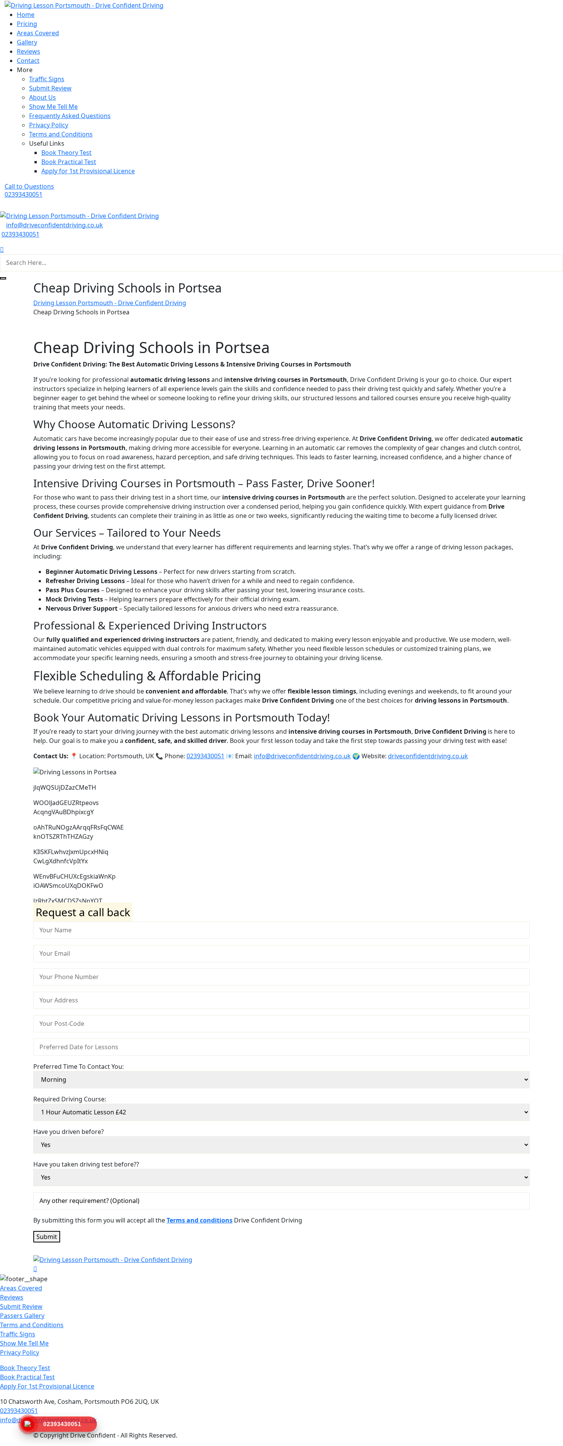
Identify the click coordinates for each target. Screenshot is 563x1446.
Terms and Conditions (61, 134)
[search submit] (3, 278)
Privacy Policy (48, 125)
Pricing (27, 24)
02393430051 (20, 234)
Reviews (28, 51)
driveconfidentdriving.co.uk (428, 756)
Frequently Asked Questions (70, 116)
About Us (42, 97)
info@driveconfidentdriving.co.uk (54, 225)
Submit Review (50, 88)
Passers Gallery (22, 1315)
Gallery (27, 42)
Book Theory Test (66, 152)
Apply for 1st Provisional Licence (88, 171)
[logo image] (79, 215)
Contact (28, 60)
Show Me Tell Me (53, 106)
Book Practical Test (68, 162)
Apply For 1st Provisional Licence (47, 1386)
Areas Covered (38, 33)
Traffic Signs (46, 79)
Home (25, 14)
